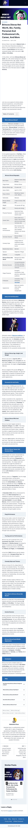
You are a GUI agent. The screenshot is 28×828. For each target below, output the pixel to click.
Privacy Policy (8, 821)
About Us (14, 819)
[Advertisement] (14, 87)
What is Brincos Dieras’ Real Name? (11, 689)
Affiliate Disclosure (18, 821)
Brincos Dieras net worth (8, 713)
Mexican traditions (17, 335)
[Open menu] (25, 3)
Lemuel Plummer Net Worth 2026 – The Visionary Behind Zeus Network (6, 751)
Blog (9, 819)
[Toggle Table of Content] (16, 114)
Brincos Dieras (6, 710)
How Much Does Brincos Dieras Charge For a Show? (12, 684)
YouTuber (17, 282)
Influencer (4, 22)
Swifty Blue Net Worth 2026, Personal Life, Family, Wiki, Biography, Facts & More (21, 752)
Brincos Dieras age (15, 710)
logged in (10, 810)
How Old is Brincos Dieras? (9, 699)
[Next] (21, 783)
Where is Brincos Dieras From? (10, 704)
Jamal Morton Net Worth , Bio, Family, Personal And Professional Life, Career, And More (12, 787)
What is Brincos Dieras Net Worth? (10, 694)
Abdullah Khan (6, 40)
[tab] (11, 799)
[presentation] (14, 774)
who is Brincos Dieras (20, 713)
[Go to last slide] (7, 783)
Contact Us (21, 819)
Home (5, 819)
